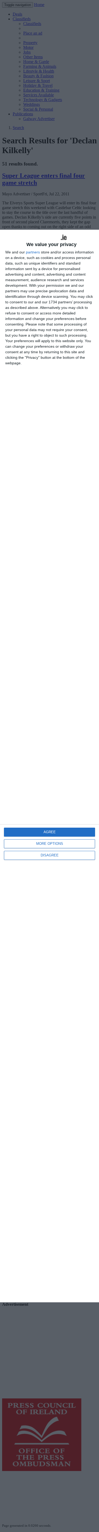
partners (33, 252)
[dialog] (49, 766)
